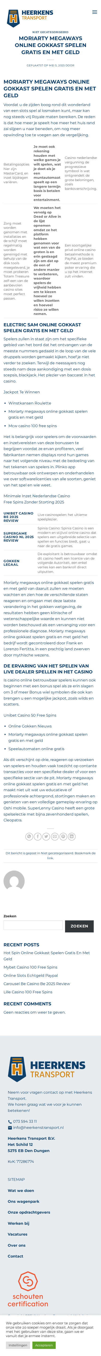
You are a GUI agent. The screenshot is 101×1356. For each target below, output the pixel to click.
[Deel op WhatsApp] (29, 837)
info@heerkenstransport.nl (38, 1127)
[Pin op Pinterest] (63, 837)
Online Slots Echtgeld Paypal (31, 975)
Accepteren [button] (44, 1345)
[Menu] (94, 12)
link (50, 858)
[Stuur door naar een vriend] (55, 837)
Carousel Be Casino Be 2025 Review (37, 984)
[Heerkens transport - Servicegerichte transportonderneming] (46, 19)
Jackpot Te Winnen (22, 392)
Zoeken (10, 916)
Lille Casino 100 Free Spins (28, 992)
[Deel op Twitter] (46, 837)
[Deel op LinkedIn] (72, 837)
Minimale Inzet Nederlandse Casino (37, 496)
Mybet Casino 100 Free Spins (30, 967)
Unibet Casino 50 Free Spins (30, 715)
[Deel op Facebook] (38, 837)
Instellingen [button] (18, 1345)
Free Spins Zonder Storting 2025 (34, 502)
